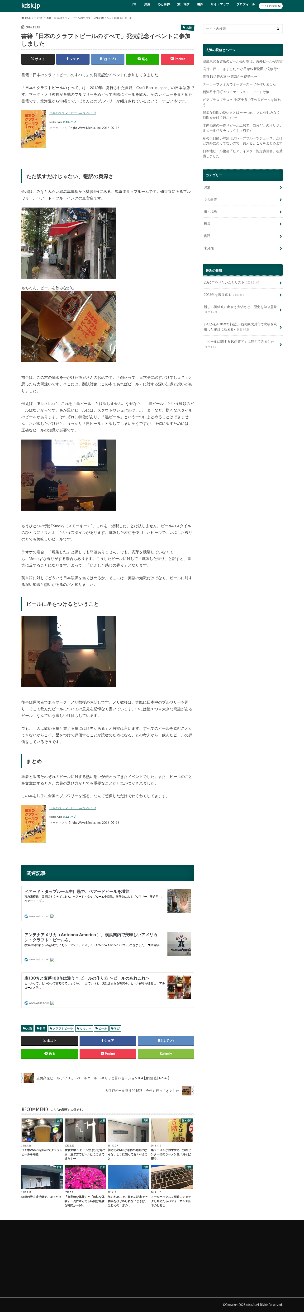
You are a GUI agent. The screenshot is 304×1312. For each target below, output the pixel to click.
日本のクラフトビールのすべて (71, 113)
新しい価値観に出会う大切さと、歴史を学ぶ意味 (240, 309)
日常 (133, 4)
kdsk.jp (30, 5)
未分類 (209, 248)
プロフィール (246, 4)
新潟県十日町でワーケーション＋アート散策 (236, 92)
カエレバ (68, 122)
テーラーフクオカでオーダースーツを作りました (239, 84)
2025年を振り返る (225, 295)
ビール (102, 1028)
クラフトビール (63, 1028)
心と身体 (164, 4)
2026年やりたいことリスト (231, 282)
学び (117, 1028)
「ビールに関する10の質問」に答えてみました (239, 343)
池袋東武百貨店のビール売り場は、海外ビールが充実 (243, 61)
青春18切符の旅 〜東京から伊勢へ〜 (230, 76)
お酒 (147, 4)
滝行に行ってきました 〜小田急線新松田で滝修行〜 (241, 69)
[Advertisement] (57, 1256)
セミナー (85, 1028)
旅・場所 (183, 4)
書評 (200, 4)
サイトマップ (220, 4)
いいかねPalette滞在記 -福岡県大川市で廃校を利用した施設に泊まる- (240, 326)
